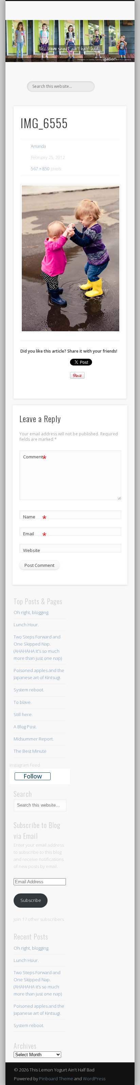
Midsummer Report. (34, 739)
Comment (35, 458)
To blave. (23, 702)
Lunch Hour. (26, 625)
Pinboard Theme (56, 1079)
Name (35, 518)
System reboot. (29, 690)
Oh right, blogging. (31, 612)
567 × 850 (40, 169)
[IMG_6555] (70, 258)
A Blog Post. (25, 727)
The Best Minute (30, 751)
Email (35, 535)
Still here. (23, 714)
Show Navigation (110, 59)
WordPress (94, 1079)
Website (31, 550)
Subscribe (30, 900)
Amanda (38, 146)
